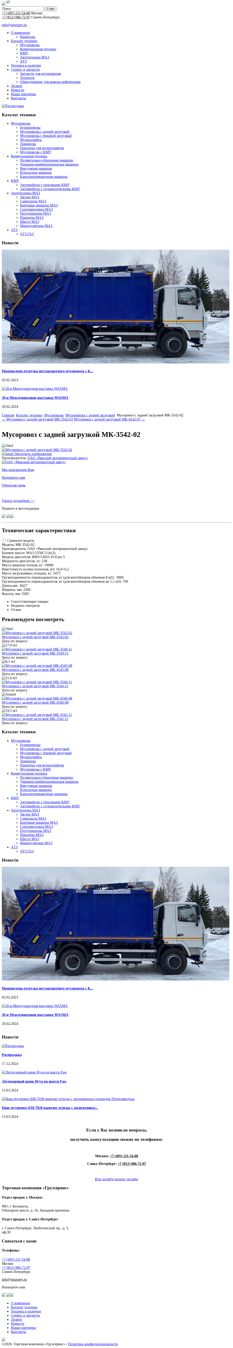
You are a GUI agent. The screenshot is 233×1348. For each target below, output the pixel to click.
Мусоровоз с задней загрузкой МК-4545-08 (35, 670)
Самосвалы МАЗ (33, 201)
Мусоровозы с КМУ (35, 152)
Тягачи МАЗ (29, 197)
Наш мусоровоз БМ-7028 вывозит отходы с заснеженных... (50, 1108)
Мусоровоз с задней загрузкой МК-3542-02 (35, 637)
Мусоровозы (30, 45)
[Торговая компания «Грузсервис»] (3, 4)
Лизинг (17, 86)
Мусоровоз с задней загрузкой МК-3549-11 (35, 653)
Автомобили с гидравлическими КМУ (50, 189)
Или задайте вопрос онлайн (116, 1179)
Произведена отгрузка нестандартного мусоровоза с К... (47, 371)
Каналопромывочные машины (44, 177)
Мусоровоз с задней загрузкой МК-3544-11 (35, 686)
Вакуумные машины (36, 168)
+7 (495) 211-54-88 (16, 13)
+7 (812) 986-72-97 (16, 17)
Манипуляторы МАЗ (36, 226)
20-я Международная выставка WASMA (35, 398)
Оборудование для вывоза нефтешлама (50, 82)
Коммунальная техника (38, 49)
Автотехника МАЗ (34, 57)
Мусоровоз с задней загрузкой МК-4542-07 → (109, 419)
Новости (17, 90)
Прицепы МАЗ (31, 217)
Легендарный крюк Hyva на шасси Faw (34, 1081)
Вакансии (27, 37)
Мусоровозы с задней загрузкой (44, 132)
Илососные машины (36, 172)
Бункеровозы (30, 127)
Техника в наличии (26, 65)
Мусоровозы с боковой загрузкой (46, 136)
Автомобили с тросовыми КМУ (45, 185)
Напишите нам (13, 477)
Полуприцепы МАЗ (35, 213)
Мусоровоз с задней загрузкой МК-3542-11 (35, 719)
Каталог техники (24, 41)
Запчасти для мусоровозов (40, 74)
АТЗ (23, 61)
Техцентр (27, 78)
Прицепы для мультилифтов (42, 148)
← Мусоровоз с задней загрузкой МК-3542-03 (37, 419)
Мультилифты (31, 140)
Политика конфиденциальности (93, 1344)
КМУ (24, 53)
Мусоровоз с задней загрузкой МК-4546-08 (35, 702)
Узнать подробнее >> (18, 501)
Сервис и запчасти (25, 69)
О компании (20, 33)
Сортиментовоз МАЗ (36, 209)
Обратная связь (13, 485)
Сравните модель (20, 540)
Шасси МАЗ (29, 222)
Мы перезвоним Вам (18, 470)
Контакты (18, 98)
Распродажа (12, 1055)
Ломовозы (28, 144)
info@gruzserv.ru (14, 25)
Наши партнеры (23, 94)
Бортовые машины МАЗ (39, 205)
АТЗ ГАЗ (27, 234)
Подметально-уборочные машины (46, 160)
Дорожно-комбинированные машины (49, 164)
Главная (8, 415)
